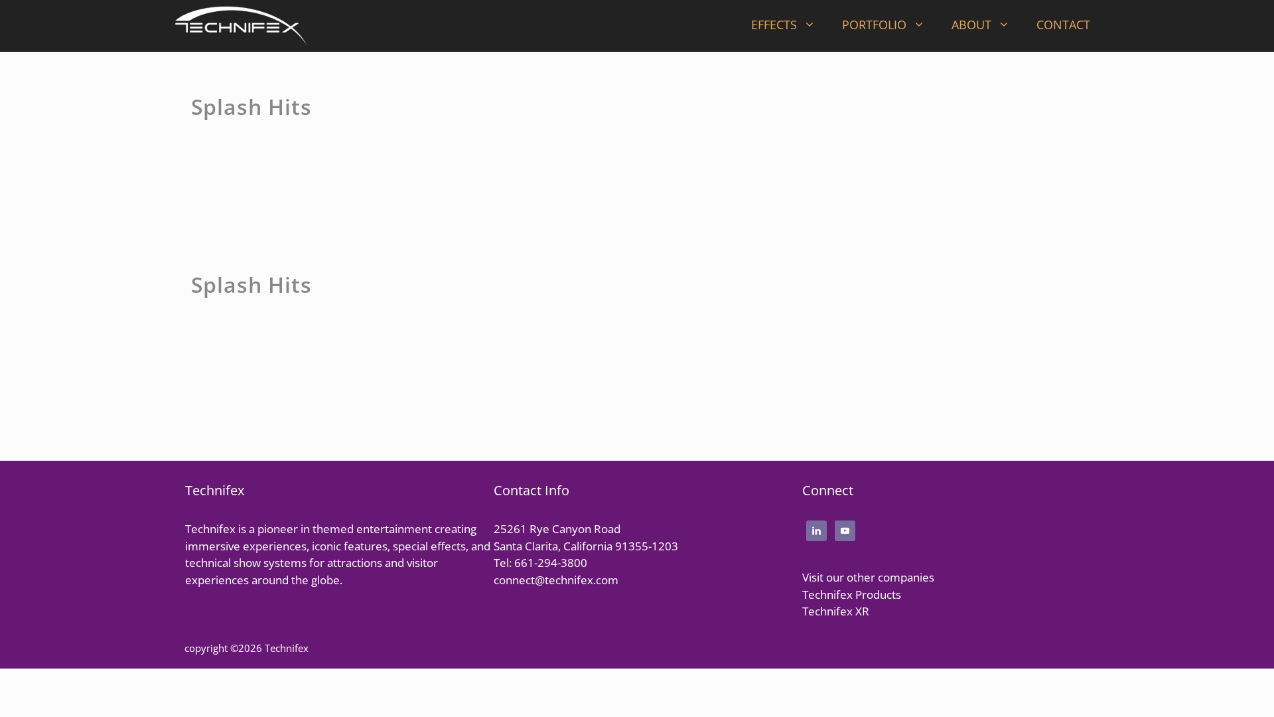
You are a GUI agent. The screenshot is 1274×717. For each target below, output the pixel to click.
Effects (774, 25)
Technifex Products (851, 594)
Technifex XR (835, 611)
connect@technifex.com (556, 580)
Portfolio (874, 25)
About (971, 25)
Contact (1063, 25)
